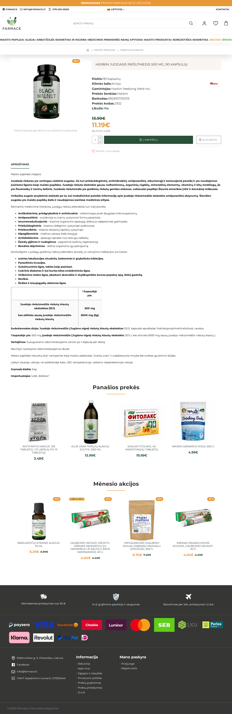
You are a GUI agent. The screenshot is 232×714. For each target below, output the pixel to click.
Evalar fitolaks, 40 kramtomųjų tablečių (141, 448)
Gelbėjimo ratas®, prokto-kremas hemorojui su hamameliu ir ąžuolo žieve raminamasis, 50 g (90, 547)
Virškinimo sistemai (132, 49)
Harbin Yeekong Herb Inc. (131, 89)
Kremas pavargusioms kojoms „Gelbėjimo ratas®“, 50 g (193, 546)
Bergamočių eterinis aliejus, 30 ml (39, 544)
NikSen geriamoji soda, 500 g (193, 446)
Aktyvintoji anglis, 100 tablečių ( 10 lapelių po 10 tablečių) (38, 449)
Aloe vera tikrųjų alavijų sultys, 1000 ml (90, 448)
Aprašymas (20, 164)
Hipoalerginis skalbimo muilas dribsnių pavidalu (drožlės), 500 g (142, 546)
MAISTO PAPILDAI (104, 49)
